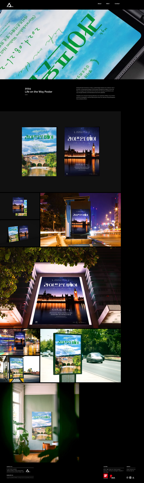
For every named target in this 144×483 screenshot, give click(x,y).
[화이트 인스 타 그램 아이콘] (127, 477)
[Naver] (130, 477)
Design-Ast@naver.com (131, 469)
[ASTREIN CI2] (133, 477)
